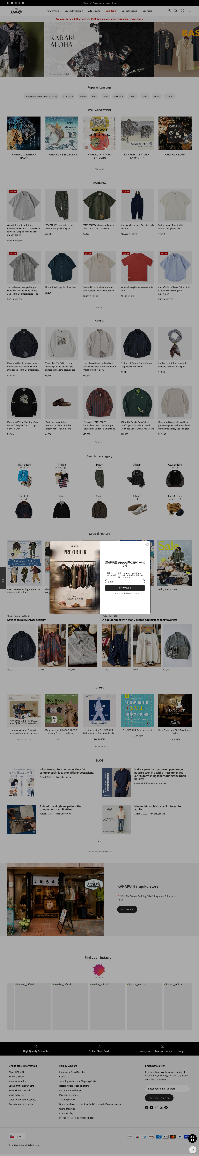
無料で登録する (125, 588)
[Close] (147, 544)
